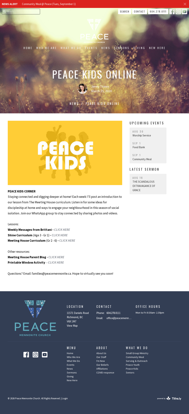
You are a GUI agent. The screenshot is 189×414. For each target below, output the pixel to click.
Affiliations (102, 368)
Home (27, 48)
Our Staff (101, 357)
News (105, 48)
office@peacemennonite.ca (119, 318)
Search (124, 11)
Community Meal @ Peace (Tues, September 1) (49, 4)
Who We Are (46, 48)
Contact (139, 11)
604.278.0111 (158, 11)
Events (91, 48)
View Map (72, 325)
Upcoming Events (147, 123)
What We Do (71, 48)
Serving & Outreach (136, 361)
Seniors (130, 372)
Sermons (122, 48)
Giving (139, 48)
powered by (167, 401)
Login (65, 398)
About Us (101, 353)
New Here (157, 48)
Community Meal (135, 357)
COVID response (105, 372)
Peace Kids (132, 368)
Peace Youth (133, 364)
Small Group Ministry (137, 353)
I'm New (100, 361)
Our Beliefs (102, 364)
